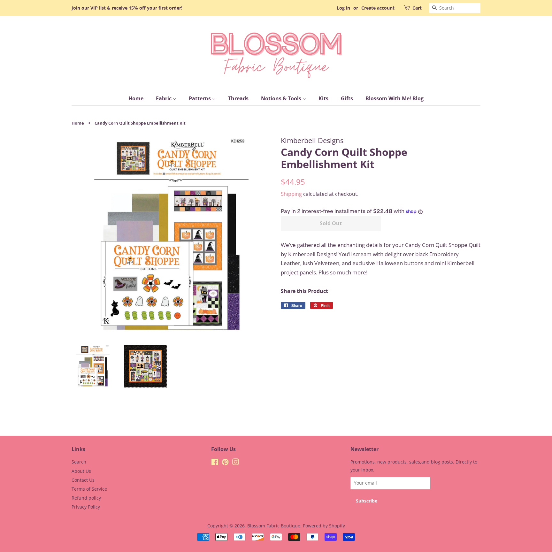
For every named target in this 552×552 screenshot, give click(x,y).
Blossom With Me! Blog (394, 98)
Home (135, 98)
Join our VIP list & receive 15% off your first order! (127, 8)
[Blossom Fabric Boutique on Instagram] (235, 463)
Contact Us (83, 480)
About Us (81, 471)
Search (79, 462)
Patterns (200, 98)
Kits (323, 98)
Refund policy (86, 498)
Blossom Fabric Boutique (273, 526)
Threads (238, 98)
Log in (343, 8)
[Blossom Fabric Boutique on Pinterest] (225, 463)
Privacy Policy (86, 507)
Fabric (164, 98)
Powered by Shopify (324, 526)
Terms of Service (89, 489)
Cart (417, 8)
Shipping (291, 193)
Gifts (347, 98)
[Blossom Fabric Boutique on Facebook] (214, 463)
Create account (378, 8)
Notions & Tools (282, 98)
